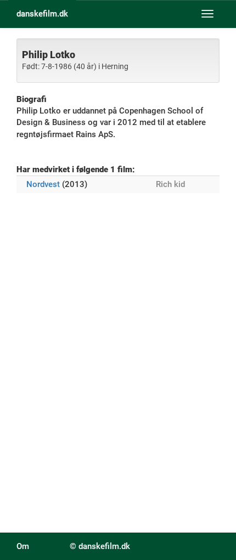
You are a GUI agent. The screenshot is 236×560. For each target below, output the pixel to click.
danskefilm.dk (42, 14)
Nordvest (43, 184)
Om (22, 546)
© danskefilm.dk (100, 546)
